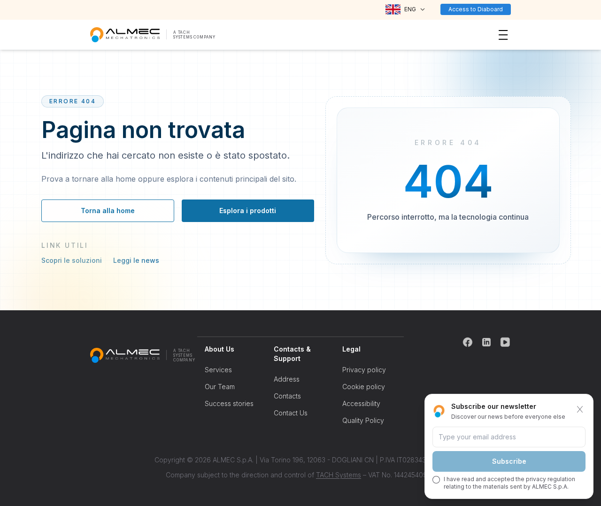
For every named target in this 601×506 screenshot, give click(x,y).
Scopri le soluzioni (71, 260)
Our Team (220, 387)
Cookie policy (363, 387)
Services (218, 370)
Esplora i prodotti (247, 211)
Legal (351, 349)
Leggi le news (136, 260)
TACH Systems (338, 475)
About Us (219, 349)
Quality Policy (363, 420)
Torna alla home (108, 211)
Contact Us (291, 413)
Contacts (287, 396)
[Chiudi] (579, 409)
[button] (405, 9)
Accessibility (361, 403)
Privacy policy (364, 370)
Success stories (229, 403)
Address (287, 379)
